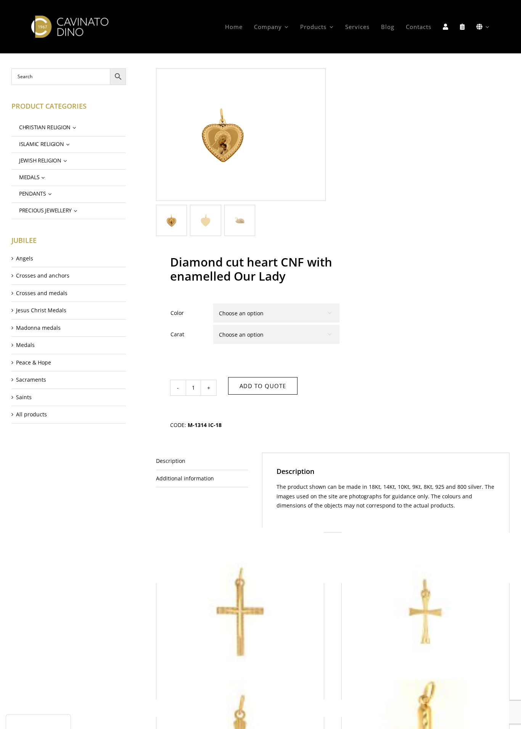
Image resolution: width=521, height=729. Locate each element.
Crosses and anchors (42, 275)
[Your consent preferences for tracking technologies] (38, 722)
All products (31, 414)
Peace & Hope (33, 362)
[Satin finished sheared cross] (240, 611)
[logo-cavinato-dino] (69, 18)
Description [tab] (170, 460)
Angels (24, 258)
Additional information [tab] (185, 478)
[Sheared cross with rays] (425, 611)
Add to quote (263, 386)
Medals (25, 344)
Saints (24, 397)
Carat (177, 334)
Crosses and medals (42, 293)
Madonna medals (38, 327)
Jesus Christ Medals (41, 310)
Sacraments (31, 379)
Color (177, 312)
